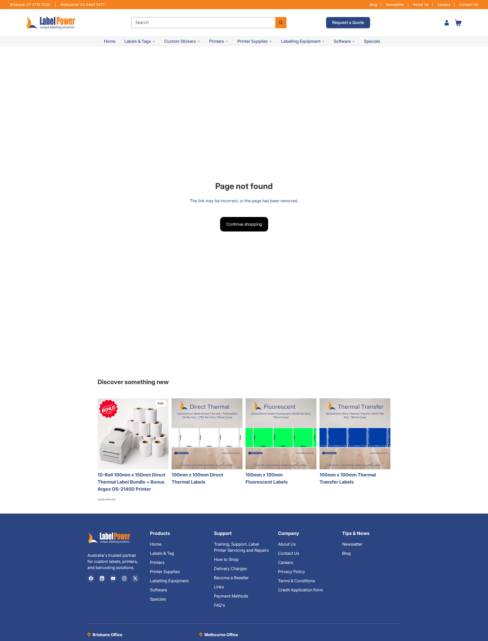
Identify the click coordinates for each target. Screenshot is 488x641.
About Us (421, 4)
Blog (373, 4)
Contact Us (468, 4)
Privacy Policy (291, 571)
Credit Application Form (300, 589)
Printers (157, 562)
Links (219, 586)
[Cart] (458, 22)
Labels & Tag (162, 553)
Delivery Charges (230, 568)
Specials (158, 599)
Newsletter (395, 4)
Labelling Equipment (169, 580)
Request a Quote (348, 22)
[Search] (280, 22)
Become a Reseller (231, 577)
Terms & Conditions (296, 580)
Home (155, 544)
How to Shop (226, 559)
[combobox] (203, 22)
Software (158, 589)
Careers (443, 4)
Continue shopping (244, 224)
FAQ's (219, 605)
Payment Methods (231, 596)
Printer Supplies (165, 571)
